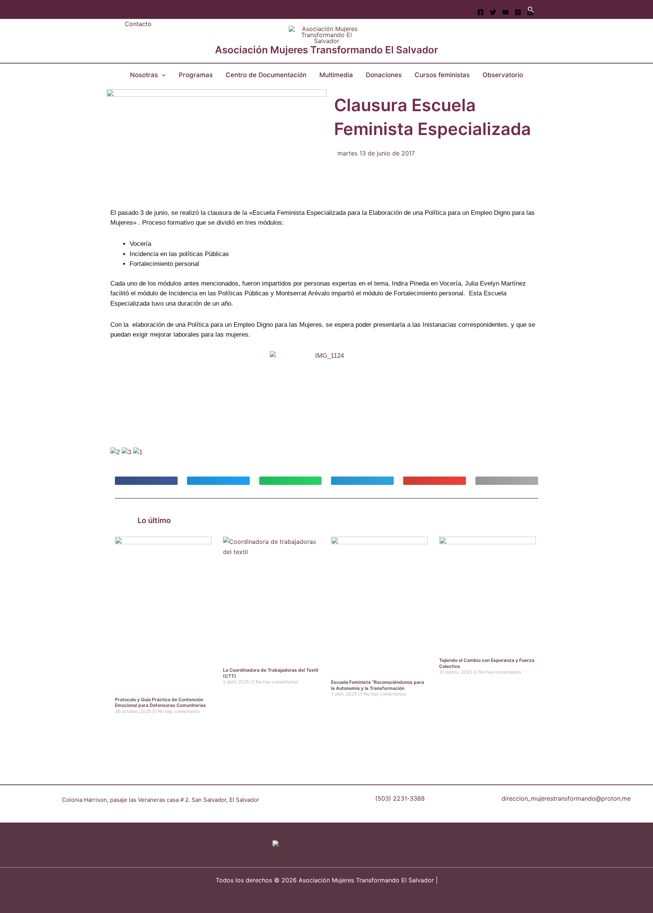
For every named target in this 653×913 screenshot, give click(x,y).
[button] (531, 9)
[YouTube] (505, 12)
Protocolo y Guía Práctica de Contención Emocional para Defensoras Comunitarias (160, 702)
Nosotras (144, 75)
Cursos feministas (442, 75)
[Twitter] (493, 12)
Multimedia (336, 75)
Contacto (138, 24)
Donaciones (384, 75)
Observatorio (503, 75)
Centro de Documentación (266, 75)
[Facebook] (480, 12)
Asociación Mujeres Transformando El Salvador (326, 50)
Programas (196, 75)
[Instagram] (518, 12)
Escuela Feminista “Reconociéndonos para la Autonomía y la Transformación (377, 685)
